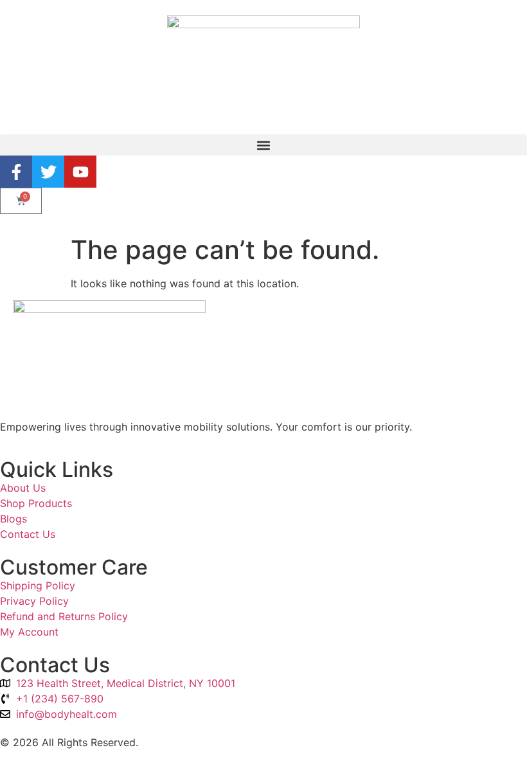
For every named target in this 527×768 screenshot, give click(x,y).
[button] (263, 145)
